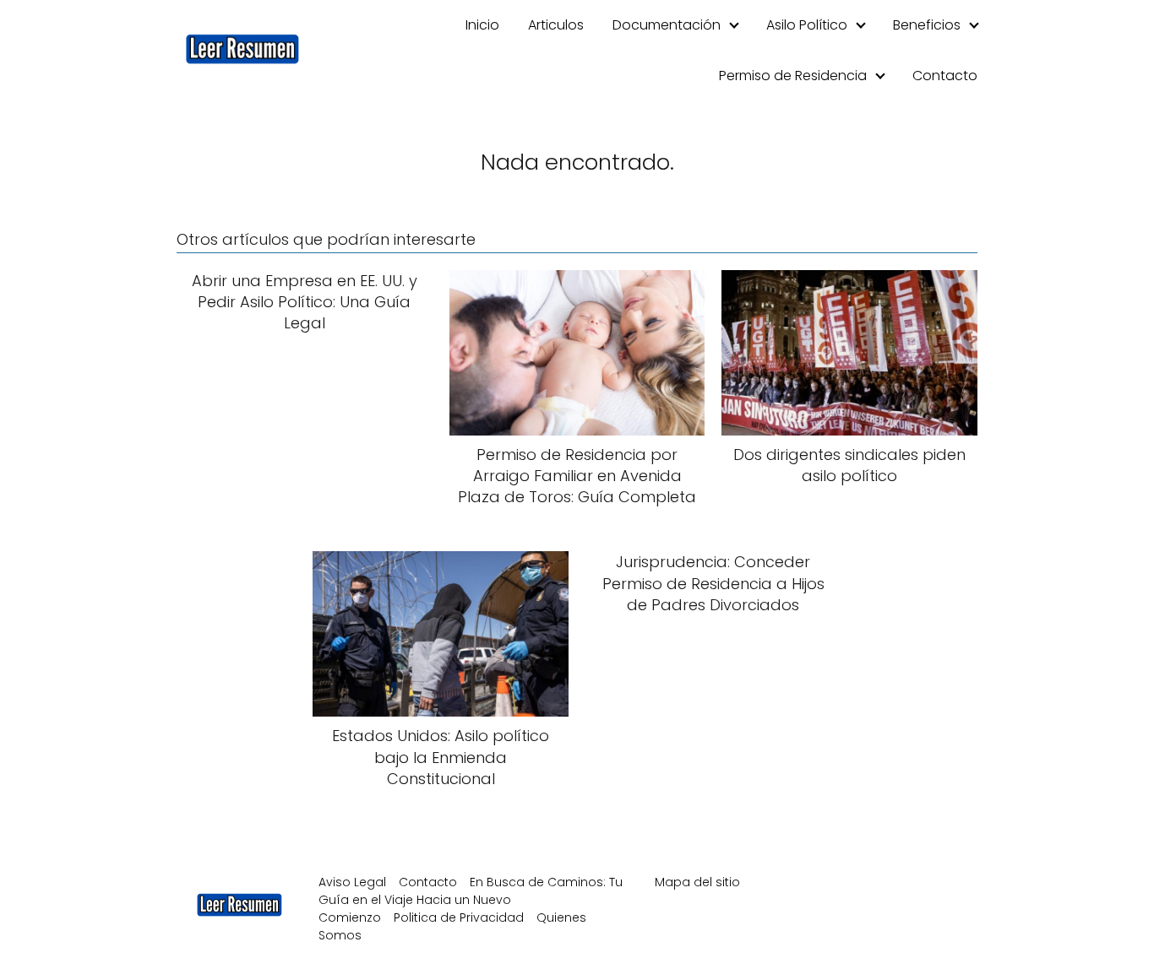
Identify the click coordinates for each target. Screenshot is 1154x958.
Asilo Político (806, 25)
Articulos (556, 25)
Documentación (666, 25)
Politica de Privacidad (459, 917)
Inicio (482, 25)
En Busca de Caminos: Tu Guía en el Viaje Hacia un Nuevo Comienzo (470, 900)
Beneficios (927, 25)
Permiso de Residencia (793, 75)
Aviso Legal (352, 882)
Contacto (944, 75)
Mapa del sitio (697, 882)
